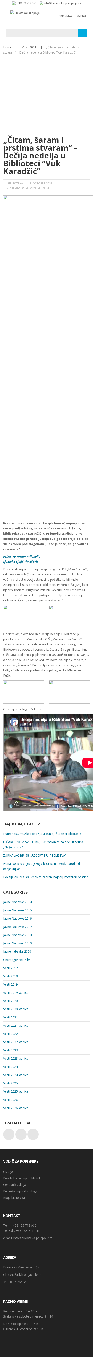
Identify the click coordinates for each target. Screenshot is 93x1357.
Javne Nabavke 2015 (17, 910)
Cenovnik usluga (14, 1185)
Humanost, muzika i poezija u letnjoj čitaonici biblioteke (42, 834)
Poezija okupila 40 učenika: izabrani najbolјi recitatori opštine (45, 877)
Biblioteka (15, 183)
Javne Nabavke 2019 (17, 943)
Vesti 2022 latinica (15, 1042)
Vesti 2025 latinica (15, 1091)
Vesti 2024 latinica (15, 1075)
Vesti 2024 (10, 1067)
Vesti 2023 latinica (15, 1058)
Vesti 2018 (10, 976)
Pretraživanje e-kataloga (20, 1191)
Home (7, 47)
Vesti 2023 (10, 1050)
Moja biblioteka (14, 1198)
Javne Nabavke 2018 (17, 935)
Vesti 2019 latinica (15, 992)
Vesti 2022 (10, 1034)
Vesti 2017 (10, 968)
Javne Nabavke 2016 (17, 918)
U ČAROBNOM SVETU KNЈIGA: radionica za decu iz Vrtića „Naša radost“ (43, 844)
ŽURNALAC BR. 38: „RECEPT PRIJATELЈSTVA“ (34, 855)
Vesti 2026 (10, 1100)
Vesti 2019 (10, 984)
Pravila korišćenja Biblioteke (22, 1178)
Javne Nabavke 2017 (17, 927)
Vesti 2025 (10, 1083)
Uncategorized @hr (16, 960)
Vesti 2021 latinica (35, 188)
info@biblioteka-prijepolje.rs (32, 1238)
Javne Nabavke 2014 (17, 902)
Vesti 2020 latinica (15, 1009)
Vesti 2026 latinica (15, 1108)
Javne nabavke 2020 (17, 951)
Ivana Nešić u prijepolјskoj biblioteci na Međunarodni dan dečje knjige (43, 866)
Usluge (8, 1172)
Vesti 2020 (10, 1001)
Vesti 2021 (29, 47)
